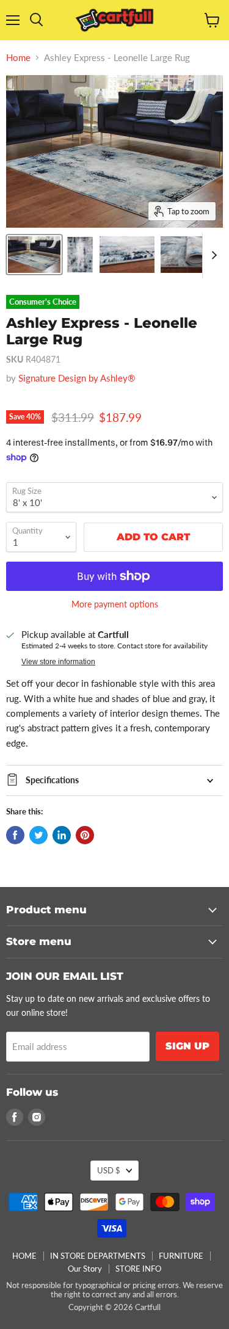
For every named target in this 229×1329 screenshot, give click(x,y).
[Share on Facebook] (15, 835)
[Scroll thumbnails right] (212, 255)
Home (18, 58)
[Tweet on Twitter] (38, 835)
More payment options (114, 604)
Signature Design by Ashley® (76, 377)
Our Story (85, 1268)
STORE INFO (138, 1268)
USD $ (108, 1170)
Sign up (187, 1046)
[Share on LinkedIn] (62, 835)
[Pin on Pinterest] (85, 835)
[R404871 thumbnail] (34, 254)
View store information (58, 661)
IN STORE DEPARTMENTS (97, 1256)
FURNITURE (181, 1256)
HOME (24, 1256)
